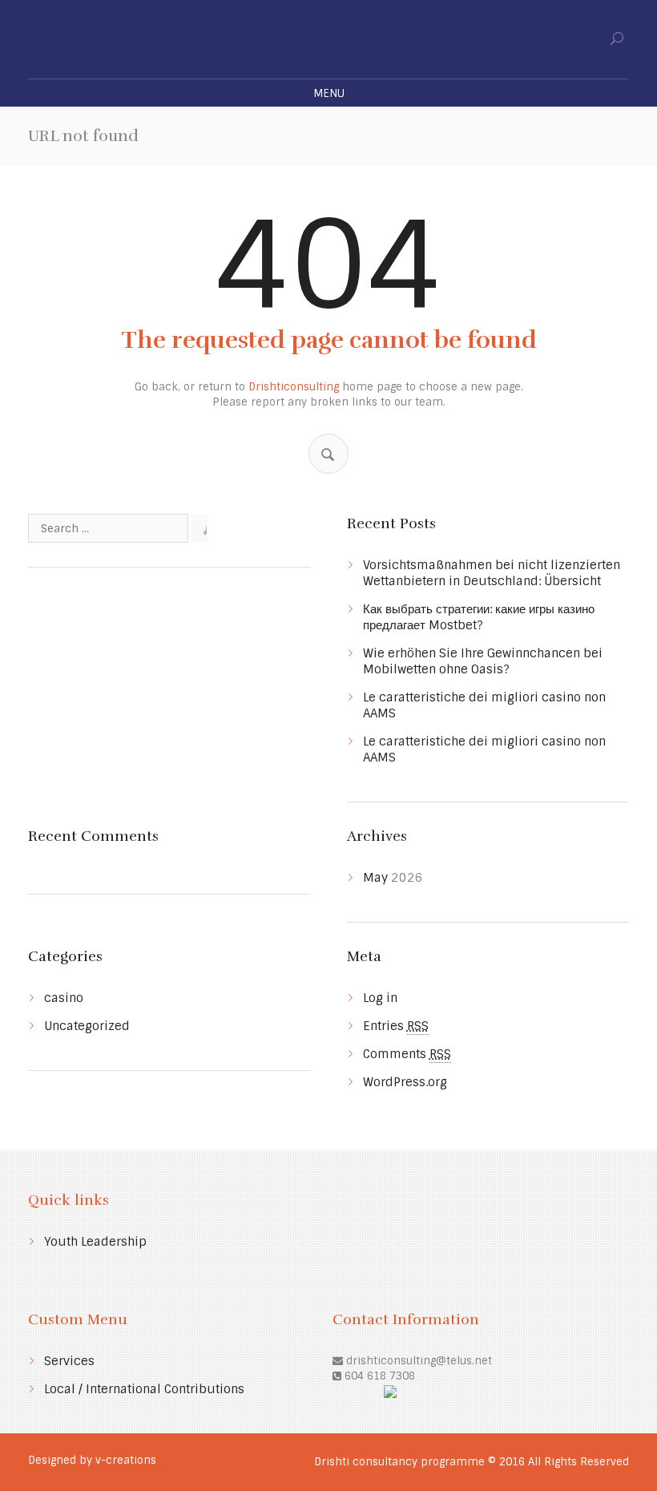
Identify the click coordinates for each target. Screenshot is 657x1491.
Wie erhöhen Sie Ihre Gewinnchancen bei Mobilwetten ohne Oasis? (483, 661)
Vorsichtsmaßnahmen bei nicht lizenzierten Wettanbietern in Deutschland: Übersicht (491, 573)
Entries (396, 1026)
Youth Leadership (95, 1242)
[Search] (328, 454)
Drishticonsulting (293, 387)
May (393, 878)
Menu (329, 93)
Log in (380, 998)
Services (69, 1361)
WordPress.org (405, 1082)
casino (63, 998)
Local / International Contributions (144, 1389)
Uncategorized (87, 1026)
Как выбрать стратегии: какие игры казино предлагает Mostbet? (479, 617)
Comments (407, 1054)
